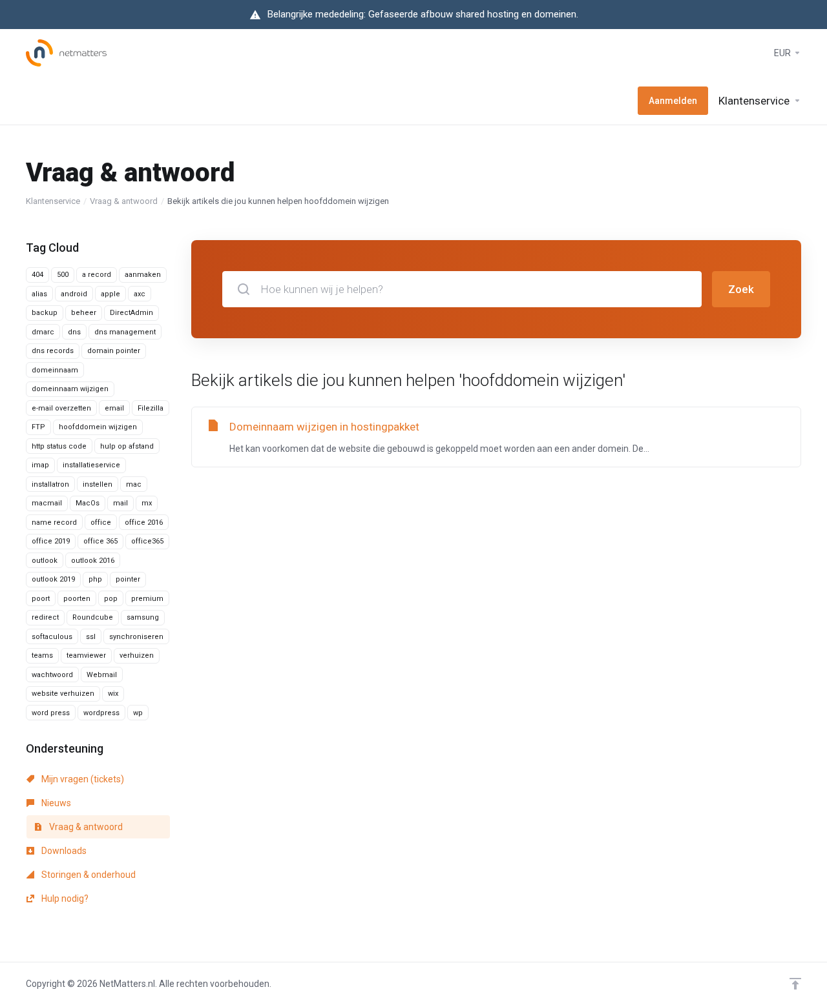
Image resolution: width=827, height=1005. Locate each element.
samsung (143, 617)
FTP (38, 427)
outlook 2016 (92, 560)
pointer (128, 579)
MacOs (87, 503)
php (95, 579)
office (100, 522)
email (114, 408)
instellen (97, 484)
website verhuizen (63, 693)
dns (74, 332)
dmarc (43, 332)
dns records (53, 351)
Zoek (741, 289)
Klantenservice (53, 201)
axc (139, 294)
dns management (125, 332)
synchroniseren (136, 637)
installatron (50, 484)
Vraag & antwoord (124, 201)
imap (40, 465)
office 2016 (144, 522)
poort (41, 598)
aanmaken (143, 274)
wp (138, 713)
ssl (91, 637)
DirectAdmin (131, 313)
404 (37, 274)
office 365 (100, 541)
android (74, 294)
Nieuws (55, 803)
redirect (45, 617)
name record (54, 522)
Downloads (63, 851)
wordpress (101, 713)
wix (113, 693)
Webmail (102, 675)
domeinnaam (55, 370)
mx (146, 503)
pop (111, 598)
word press (51, 713)
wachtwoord (52, 675)
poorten (76, 598)
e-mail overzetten (61, 408)
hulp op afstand (127, 446)
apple (110, 294)
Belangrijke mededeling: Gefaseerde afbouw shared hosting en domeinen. (422, 14)
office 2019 (51, 541)
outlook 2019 (53, 579)
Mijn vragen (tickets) (81, 779)
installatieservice (91, 465)
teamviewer (86, 655)
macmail (47, 503)
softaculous (52, 637)
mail (120, 503)
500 (62, 274)
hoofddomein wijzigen (98, 427)
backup (45, 313)
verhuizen (137, 655)
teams (42, 655)
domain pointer (113, 351)
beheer (83, 313)
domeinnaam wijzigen (70, 389)
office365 (147, 541)
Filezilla (150, 408)
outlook (45, 560)
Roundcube (92, 617)
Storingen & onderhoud (87, 874)
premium (147, 598)
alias (39, 294)
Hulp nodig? (64, 898)
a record (96, 274)
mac (133, 484)
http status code (59, 446)
